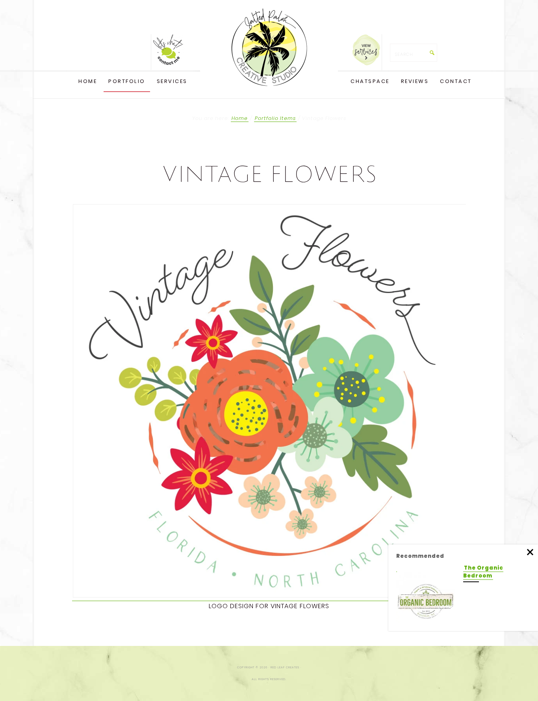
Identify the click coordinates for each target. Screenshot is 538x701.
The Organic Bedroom (483, 571)
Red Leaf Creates (269, 47)
